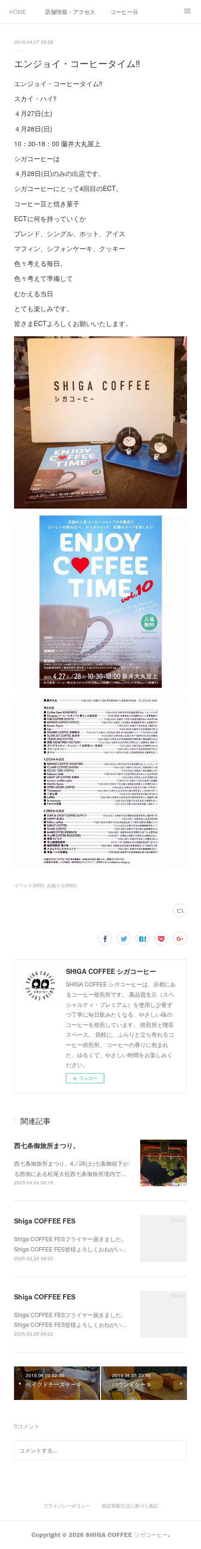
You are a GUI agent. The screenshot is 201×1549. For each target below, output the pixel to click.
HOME (17, 11)
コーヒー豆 (124, 11)
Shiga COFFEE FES (44, 1220)
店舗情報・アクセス (70, 11)
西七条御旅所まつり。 (46, 1145)
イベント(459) (29, 885)
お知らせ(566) (62, 885)
